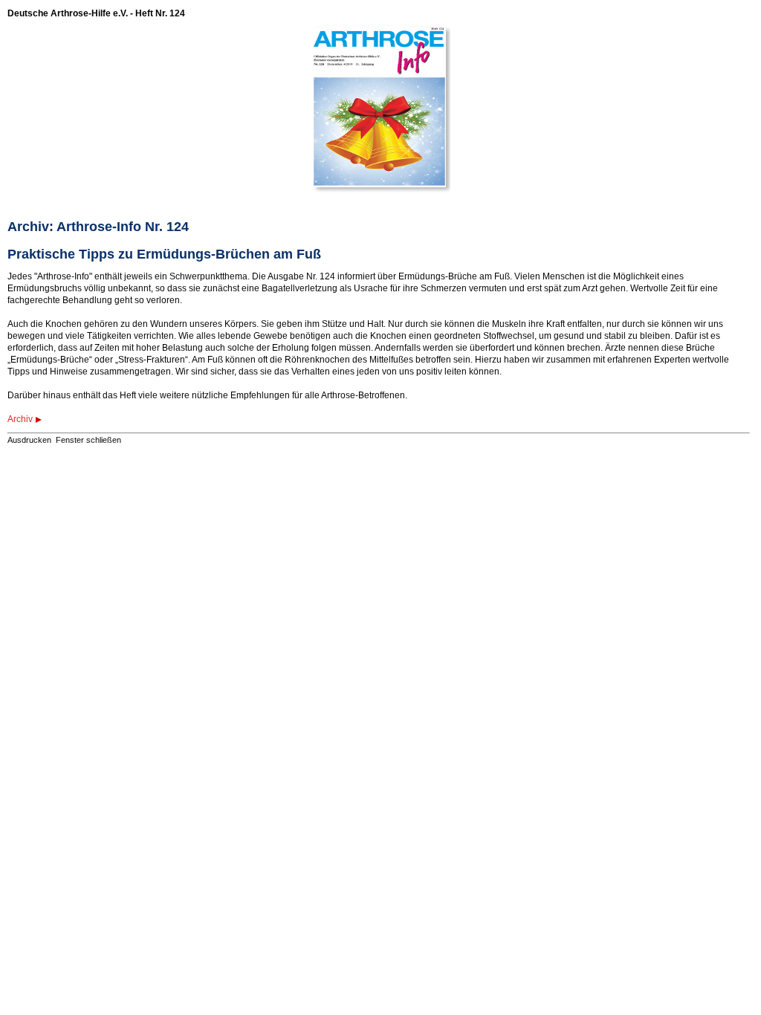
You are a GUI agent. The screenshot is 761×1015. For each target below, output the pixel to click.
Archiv (20, 419)
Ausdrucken (29, 439)
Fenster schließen (88, 439)
